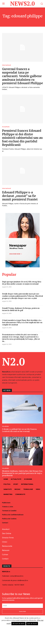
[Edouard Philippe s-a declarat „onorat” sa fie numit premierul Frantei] (22, 170)
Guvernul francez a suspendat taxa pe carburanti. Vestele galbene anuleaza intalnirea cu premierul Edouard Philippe (22, 76)
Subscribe (22, 611)
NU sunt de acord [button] (18, 623)
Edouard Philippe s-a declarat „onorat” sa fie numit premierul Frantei (20, 195)
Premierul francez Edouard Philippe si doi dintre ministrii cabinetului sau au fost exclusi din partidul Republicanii (22, 138)
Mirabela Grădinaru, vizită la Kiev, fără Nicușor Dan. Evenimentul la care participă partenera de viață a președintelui (22, 473)
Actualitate (6, 126)
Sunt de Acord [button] (32, 623)
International (6, 65)
